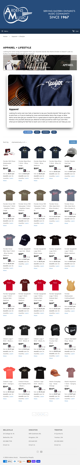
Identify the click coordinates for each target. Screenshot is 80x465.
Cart (76, 31)
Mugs (53, 132)
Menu (6, 31)
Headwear (46, 132)
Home (5, 36)
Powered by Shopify (27, 457)
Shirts (37, 132)
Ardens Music (13, 457)
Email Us (6, 445)
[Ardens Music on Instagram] (38, 452)
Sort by (6, 142)
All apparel (28, 132)
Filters (73, 142)
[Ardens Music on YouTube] (41, 452)
